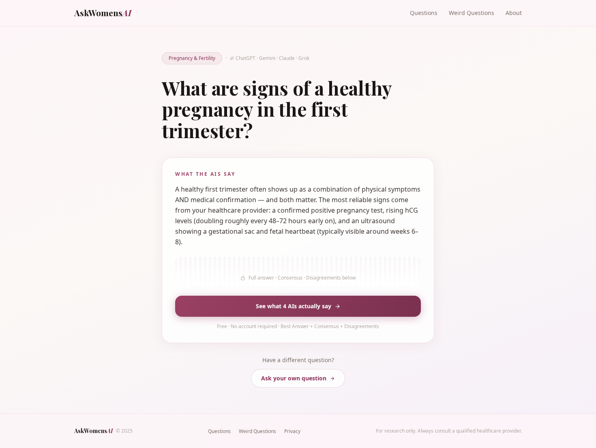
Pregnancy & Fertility (192, 58)
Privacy (292, 431)
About (514, 13)
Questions (423, 13)
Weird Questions (471, 13)
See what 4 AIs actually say (293, 306)
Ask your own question (293, 378)
